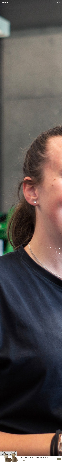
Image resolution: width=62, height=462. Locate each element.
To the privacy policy (23, 460)
